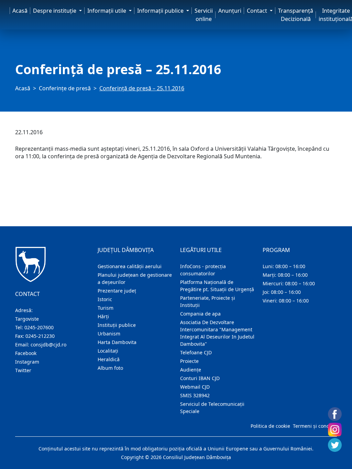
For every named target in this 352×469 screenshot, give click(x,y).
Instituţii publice (117, 325)
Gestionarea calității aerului (130, 266)
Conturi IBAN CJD (200, 378)
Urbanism (109, 333)
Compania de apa (200, 313)
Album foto (110, 368)
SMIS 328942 (195, 395)
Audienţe (190, 369)
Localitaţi (108, 350)
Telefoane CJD (196, 352)
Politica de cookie (270, 426)
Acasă (20, 10)
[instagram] (335, 429)
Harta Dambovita (117, 342)
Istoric (105, 299)
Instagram (27, 361)
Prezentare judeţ (117, 290)
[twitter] (335, 445)
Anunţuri (229, 10)
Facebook (25, 353)
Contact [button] (257, 10)
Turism (105, 308)
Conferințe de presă (65, 88)
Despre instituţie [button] (55, 10)
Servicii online (204, 15)
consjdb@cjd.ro (48, 344)
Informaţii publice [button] (161, 10)
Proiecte (189, 361)
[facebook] (335, 414)
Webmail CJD (195, 387)
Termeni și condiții (314, 426)
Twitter (23, 370)
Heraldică (109, 359)
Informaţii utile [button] (107, 10)
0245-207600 (39, 327)
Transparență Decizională (295, 15)
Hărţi (103, 316)
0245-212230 (40, 336)
